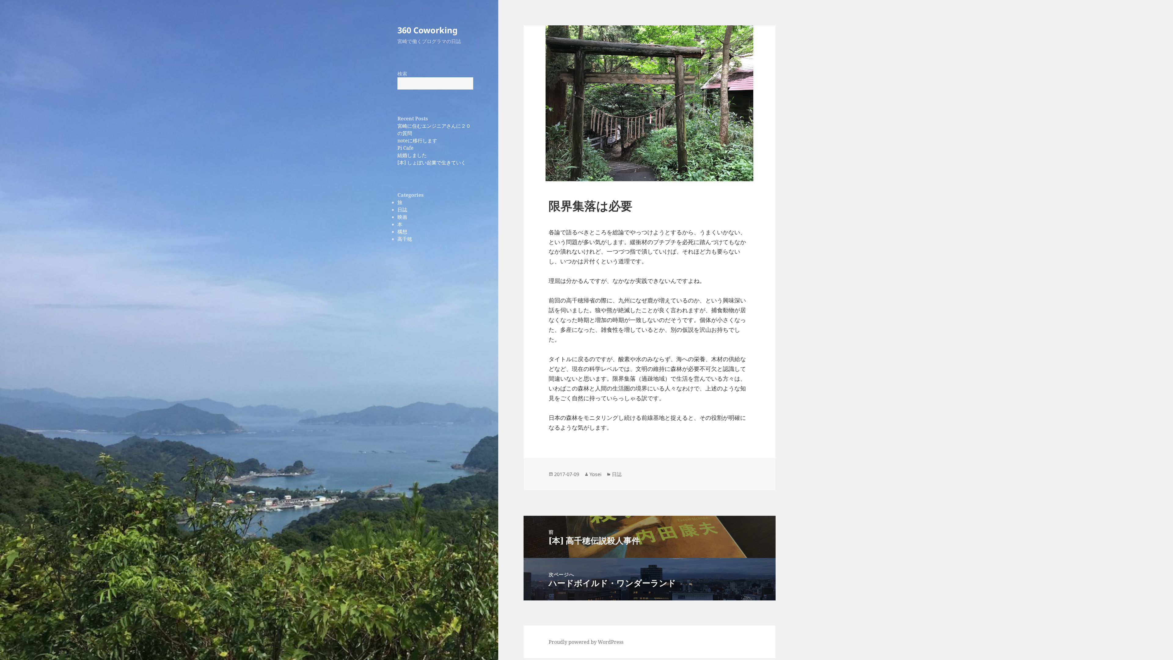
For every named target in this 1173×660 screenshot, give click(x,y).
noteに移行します (417, 140)
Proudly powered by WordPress (586, 642)
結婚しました (412, 155)
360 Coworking (427, 30)
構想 (402, 231)
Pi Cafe (405, 148)
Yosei (595, 474)
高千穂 (404, 239)
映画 (402, 217)
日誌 (402, 209)
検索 (402, 73)
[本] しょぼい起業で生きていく (431, 162)
